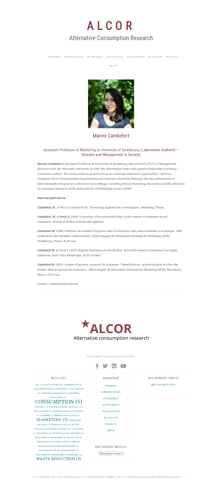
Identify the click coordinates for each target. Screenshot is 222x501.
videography (69, 450)
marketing (52, 419)
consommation (43, 389)
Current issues (74, 57)
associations (53, 385)
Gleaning (47, 415)
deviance (41, 407)
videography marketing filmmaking (58, 455)
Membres (54, 57)
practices (43, 433)
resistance (58, 438)
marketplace (61, 425)
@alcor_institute (163, 384)
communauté (72, 385)
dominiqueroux (62, 411)
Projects (172, 57)
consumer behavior (54, 393)
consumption (58, 402)
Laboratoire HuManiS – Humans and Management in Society (130, 152)
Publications (136, 57)
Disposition (42, 411)
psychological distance (68, 433)
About (113, 65)
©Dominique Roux (169, 477)
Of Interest (95, 57)
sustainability (49, 450)
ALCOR (111, 26)
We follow (155, 57)
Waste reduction (58, 459)
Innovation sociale (67, 415)
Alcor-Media (115, 57)
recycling (42, 438)
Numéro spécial (60, 429)
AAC (39, 385)
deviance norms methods (66, 407)
